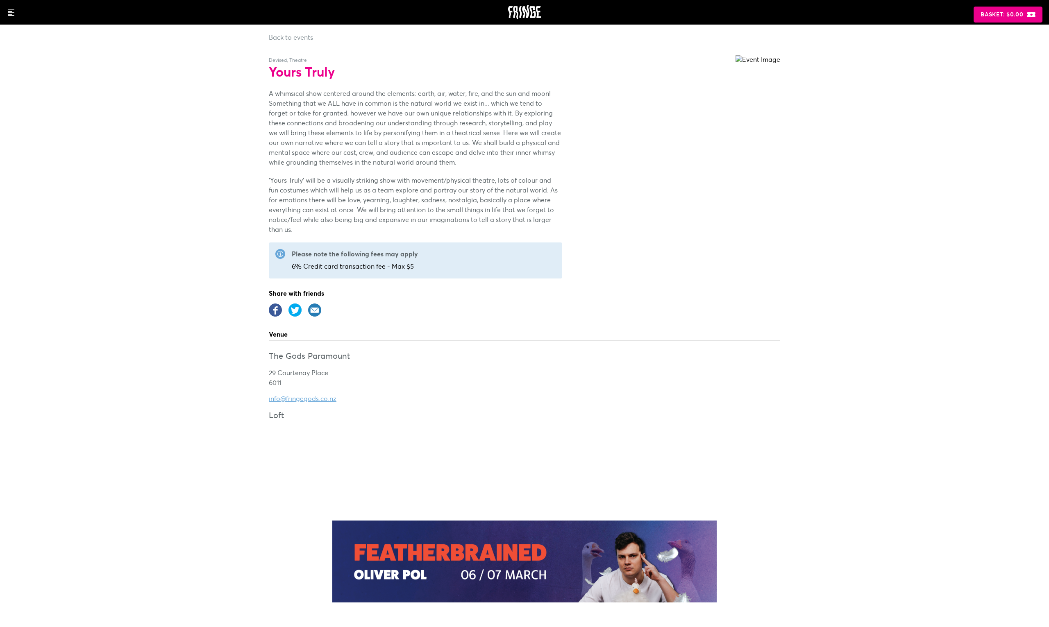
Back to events (291, 37)
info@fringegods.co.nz (302, 398)
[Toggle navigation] (10, 12)
